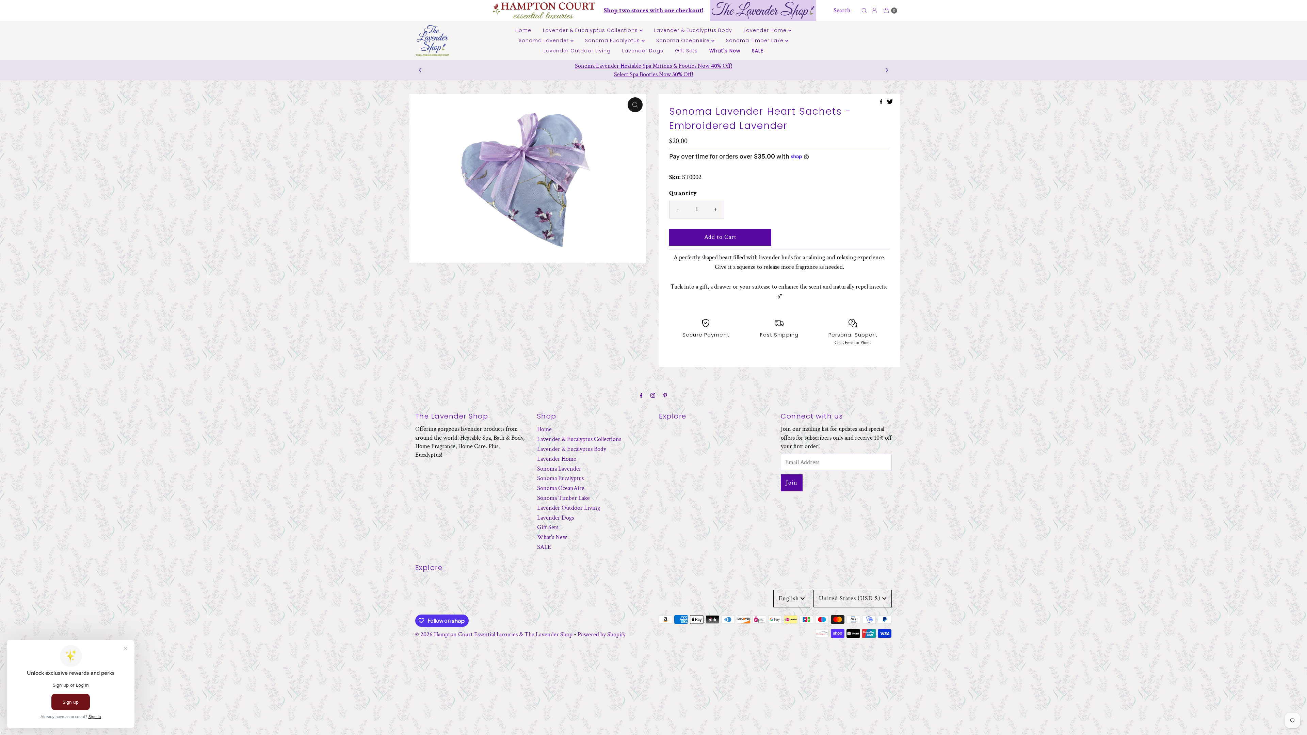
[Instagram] (652, 396)
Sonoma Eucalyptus (613, 40)
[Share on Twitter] (890, 102)
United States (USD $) (850, 598)
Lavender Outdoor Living (577, 50)
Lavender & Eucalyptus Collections (591, 30)
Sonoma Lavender (544, 40)
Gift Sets (686, 50)
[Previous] (420, 70)
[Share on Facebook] (882, 102)
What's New (724, 50)
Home (523, 30)
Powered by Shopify (602, 634)
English (789, 598)
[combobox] (846, 10)
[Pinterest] (665, 396)
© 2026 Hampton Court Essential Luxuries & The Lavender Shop (493, 634)
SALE (757, 50)
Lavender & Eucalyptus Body (693, 30)
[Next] (886, 70)
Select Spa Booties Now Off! (653, 74)
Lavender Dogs (642, 50)
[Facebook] (641, 396)
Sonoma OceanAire (683, 40)
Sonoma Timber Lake (755, 40)
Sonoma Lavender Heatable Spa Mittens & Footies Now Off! (653, 66)
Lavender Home (766, 30)
